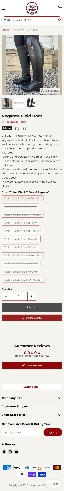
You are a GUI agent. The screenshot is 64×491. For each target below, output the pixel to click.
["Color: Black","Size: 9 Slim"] (21, 251)
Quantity (7, 289)
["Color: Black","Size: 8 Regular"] (23, 234)
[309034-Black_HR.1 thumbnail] (31, 102)
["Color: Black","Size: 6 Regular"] (23, 202)
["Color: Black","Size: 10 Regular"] (24, 283)
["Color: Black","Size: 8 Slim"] (21, 226)
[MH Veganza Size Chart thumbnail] (19, 102)
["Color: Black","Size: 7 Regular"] (23, 218)
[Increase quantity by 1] (32, 296)
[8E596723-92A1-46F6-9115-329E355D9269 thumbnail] (7, 102)
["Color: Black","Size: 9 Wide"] (21, 267)
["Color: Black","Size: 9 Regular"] (23, 259)
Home (6, 29)
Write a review (32, 365)
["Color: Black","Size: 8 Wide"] (21, 242)
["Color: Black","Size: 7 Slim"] (21, 210)
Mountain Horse (15, 121)
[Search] (59, 20)
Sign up (53, 432)
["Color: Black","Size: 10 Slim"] (21, 275)
